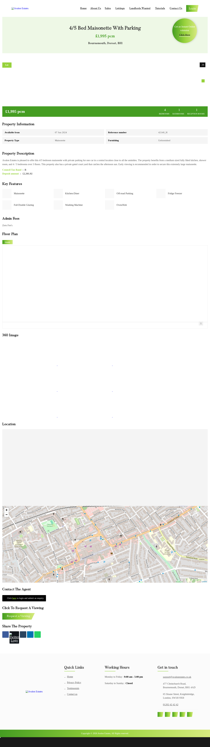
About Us (95, 8)
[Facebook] (5, 634)
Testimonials (73, 688)
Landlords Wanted (140, 8)
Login (192, 8)
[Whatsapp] (37, 634)
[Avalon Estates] (34, 691)
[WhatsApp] (183, 714)
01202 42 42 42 (170, 704)
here (14, 598)
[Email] (23, 634)
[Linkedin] (30, 634)
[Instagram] (175, 714)
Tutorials (160, 8)
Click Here (184, 35)
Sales (108, 8)
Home (83, 8)
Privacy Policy (74, 682)
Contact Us (176, 8)
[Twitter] (14, 637)
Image (7, 242)
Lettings (120, 8)
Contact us (72, 694)
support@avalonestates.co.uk (177, 677)
